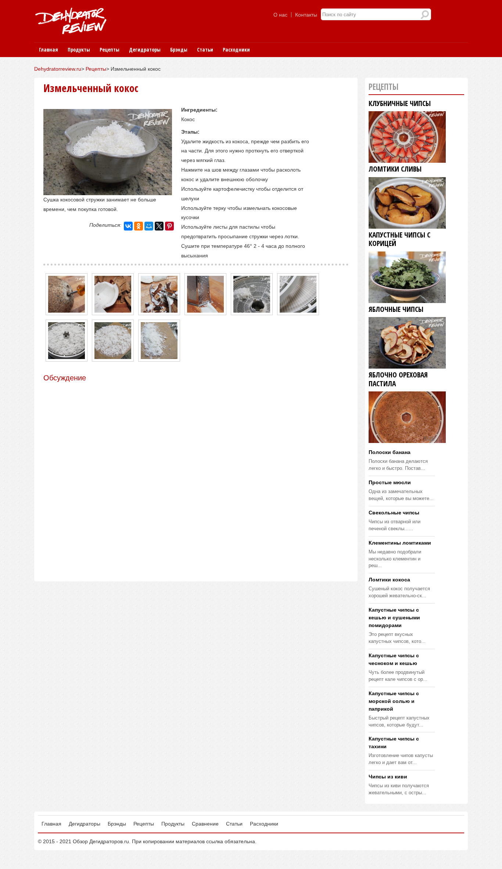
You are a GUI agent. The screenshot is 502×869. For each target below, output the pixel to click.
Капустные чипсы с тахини (394, 742)
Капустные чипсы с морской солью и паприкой (394, 701)
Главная (48, 49)
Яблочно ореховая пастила (398, 379)
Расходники (236, 49)
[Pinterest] (169, 226)
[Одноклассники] (138, 226)
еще (429, 438)
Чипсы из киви (388, 777)
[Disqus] (195, 475)
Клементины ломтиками (400, 543)
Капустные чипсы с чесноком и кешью (394, 659)
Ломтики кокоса (389, 580)
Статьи (205, 49)
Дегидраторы (145, 49)
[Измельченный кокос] (107, 190)
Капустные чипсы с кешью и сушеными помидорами (394, 617)
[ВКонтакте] (128, 226)
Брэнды (178, 49)
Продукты (79, 49)
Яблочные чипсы (396, 309)
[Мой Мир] (148, 226)
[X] (159, 226)
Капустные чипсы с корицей (399, 240)
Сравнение (205, 824)
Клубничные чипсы (400, 103)
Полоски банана (389, 452)
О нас (280, 14)
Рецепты (109, 49)
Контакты (306, 14)
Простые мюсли (390, 482)
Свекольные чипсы (394, 513)
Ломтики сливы (395, 169)
